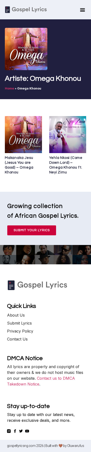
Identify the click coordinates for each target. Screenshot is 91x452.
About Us (16, 315)
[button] (82, 10)
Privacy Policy (20, 331)
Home (9, 88)
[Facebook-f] (15, 431)
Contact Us (17, 339)
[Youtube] (27, 431)
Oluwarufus (75, 446)
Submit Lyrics (19, 323)
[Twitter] (21, 431)
